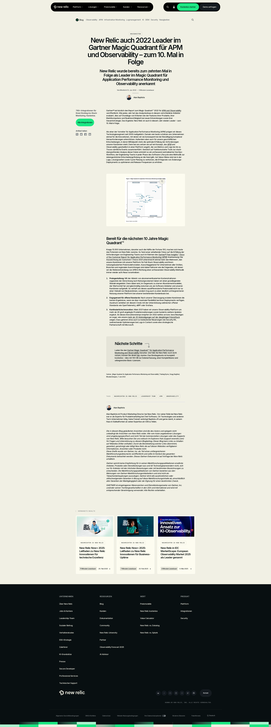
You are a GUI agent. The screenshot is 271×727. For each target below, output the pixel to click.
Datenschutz (106, 716)
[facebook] (193, 693)
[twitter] (164, 693)
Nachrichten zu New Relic (125, 396)
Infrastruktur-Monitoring (114, 20)
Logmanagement (133, 20)
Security (154, 20)
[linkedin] (176, 693)
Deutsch (212, 715)
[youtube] (158, 693)
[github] (170, 693)
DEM (147, 20)
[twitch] (187, 693)
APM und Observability (171, 110)
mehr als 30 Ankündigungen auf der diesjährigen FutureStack (154, 317)
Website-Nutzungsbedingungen (127, 716)
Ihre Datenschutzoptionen (153, 716)
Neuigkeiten (164, 20)
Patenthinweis (195, 716)
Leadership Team (148, 396)
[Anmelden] (174, 7)
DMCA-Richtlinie (90, 716)
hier (138, 355)
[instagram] (182, 693)
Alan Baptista (139, 97)
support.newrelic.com (173, 438)
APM (101, 20)
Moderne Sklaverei (178, 716)
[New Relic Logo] (61, 7)
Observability (91, 20)
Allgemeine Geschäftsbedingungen (67, 716)
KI (143, 20)
